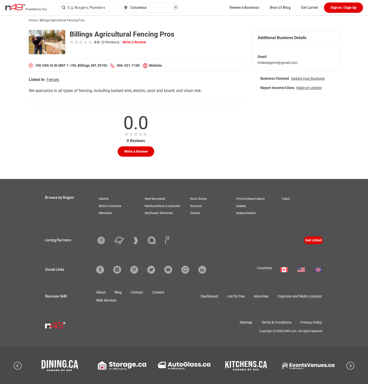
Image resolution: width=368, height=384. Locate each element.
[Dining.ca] (60, 365)
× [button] (176, 7)
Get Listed (309, 8)
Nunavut (196, 206)
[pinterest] (134, 269)
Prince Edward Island (250, 199)
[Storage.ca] (122, 366)
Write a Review (134, 42)
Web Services (106, 300)
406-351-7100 (128, 65)
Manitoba (105, 213)
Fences (53, 79)
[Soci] (167, 240)
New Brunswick (155, 199)
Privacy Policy (311, 322)
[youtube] (168, 269)
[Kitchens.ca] (246, 365)
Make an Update (309, 88)
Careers (158, 292)
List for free (236, 296)
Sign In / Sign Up (343, 8)
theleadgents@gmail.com (277, 63)
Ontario (195, 213)
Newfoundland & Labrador (162, 206)
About (101, 292)
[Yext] (104, 240)
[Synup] (139, 241)
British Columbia (110, 206)
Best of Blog (280, 8)
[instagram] (117, 269)
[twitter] (151, 269)
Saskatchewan (246, 213)
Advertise (261, 296)
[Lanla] (155, 240)
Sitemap (246, 322)
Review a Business (244, 8)
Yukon (286, 199)
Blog (118, 292)
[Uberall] (122, 240)
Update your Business (308, 78)
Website (155, 65)
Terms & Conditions (276, 322)
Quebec (241, 206)
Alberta (104, 199)
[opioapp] (185, 269)
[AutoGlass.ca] (184, 365)
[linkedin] (202, 269)
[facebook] (100, 269)
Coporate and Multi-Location (299, 296)
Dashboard (209, 296)
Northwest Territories (159, 213)
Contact (137, 292)
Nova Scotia (198, 199)
